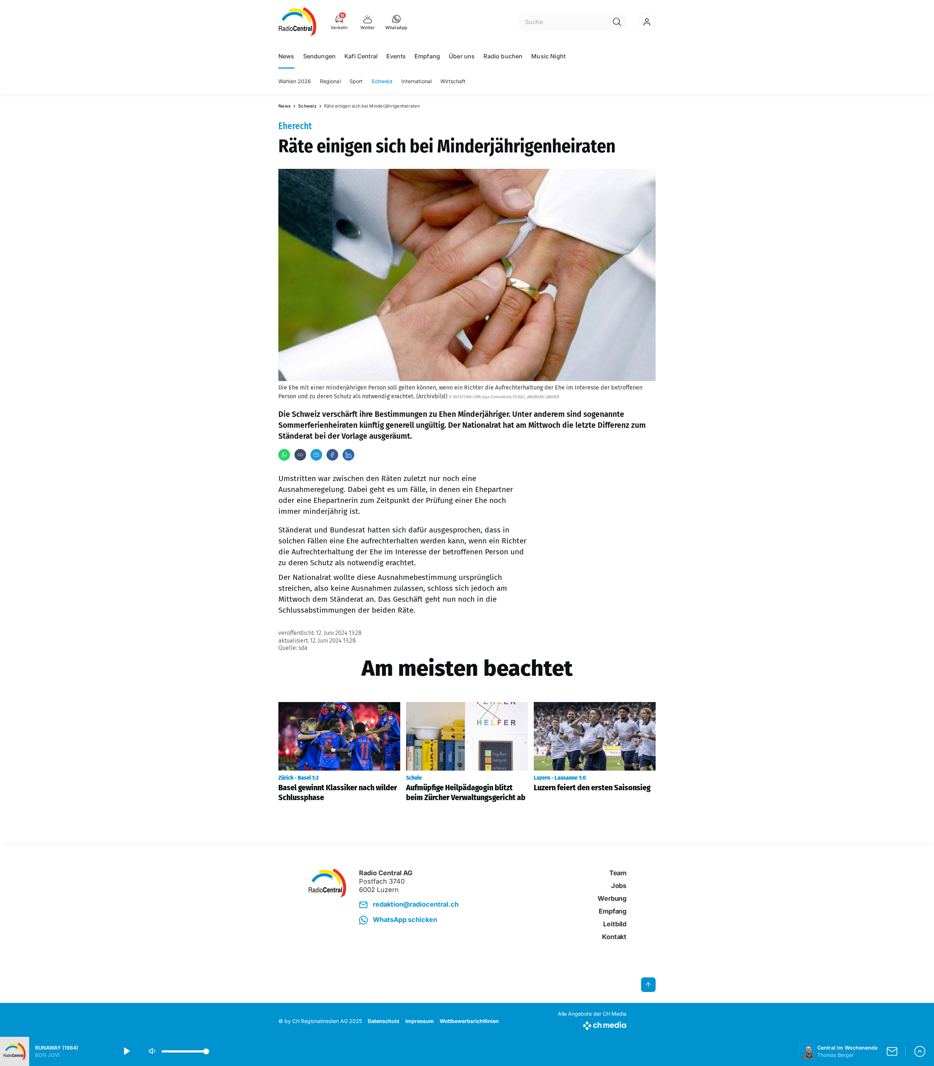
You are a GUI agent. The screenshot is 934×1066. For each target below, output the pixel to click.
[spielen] (126, 1051)
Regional (330, 81)
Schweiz (382, 81)
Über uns (462, 56)
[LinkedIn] (348, 455)
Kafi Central (361, 56)
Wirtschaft (453, 81)
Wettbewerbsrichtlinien (469, 1021)
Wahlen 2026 (294, 81)
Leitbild (614, 924)
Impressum (419, 1021)
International (416, 81)
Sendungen (319, 56)
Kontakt (614, 937)
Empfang (427, 56)
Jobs (618, 885)
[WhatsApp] (284, 455)
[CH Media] (592, 1024)
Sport (356, 81)
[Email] (316, 455)
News (286, 56)
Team (617, 873)
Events (396, 56)
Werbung (612, 898)
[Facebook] (332, 455)
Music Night (548, 56)
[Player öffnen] (919, 1051)
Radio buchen (502, 56)
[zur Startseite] (297, 21)
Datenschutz (384, 1021)
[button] (396, 22)
